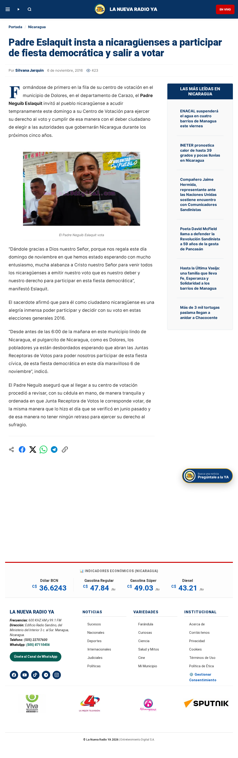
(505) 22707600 (35, 640)
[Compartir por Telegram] (54, 449)
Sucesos (94, 624)
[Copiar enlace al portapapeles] (65, 449)
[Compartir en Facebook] (22, 449)
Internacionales (99, 649)
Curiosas (145, 633)
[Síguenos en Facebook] (14, 675)
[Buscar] (29, 9)
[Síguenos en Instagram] (57, 675)
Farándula (145, 624)
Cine (141, 658)
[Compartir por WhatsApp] (43, 449)
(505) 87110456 (38, 645)
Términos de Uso (202, 658)
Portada (15, 27)
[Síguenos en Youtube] (24, 675)
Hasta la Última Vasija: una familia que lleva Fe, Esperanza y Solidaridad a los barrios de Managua (200, 278)
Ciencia (143, 641)
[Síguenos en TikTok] (35, 675)
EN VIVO (225, 9)
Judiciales (94, 658)
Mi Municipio (147, 666)
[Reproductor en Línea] (18, 9)
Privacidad (197, 641)
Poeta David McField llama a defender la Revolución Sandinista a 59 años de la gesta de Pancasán (200, 238)
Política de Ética (201, 666)
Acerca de (197, 624)
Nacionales (95, 633)
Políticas (94, 666)
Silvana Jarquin (29, 70)
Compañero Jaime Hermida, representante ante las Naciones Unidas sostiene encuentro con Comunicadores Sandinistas (198, 194)
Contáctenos (199, 633)
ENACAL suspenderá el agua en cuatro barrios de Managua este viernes (199, 118)
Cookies (195, 649)
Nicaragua (37, 27)
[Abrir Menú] (7, 9)
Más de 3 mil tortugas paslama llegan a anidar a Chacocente (200, 312)
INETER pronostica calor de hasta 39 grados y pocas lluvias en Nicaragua (200, 153)
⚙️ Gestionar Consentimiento (202, 677)
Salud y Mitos (148, 649)
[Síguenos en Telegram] (46, 675)
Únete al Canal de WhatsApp (35, 656)
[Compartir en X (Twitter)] (33, 449)
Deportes (94, 641)
